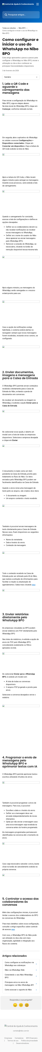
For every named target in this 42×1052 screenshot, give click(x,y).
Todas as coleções (9, 28)
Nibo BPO (22, 28)
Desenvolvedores (22, 1043)
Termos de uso (12, 1041)
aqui (33, 585)
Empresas (8, 1038)
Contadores (19, 1038)
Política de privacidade (29, 1041)
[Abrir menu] (37, 4)
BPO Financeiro (31, 1038)
